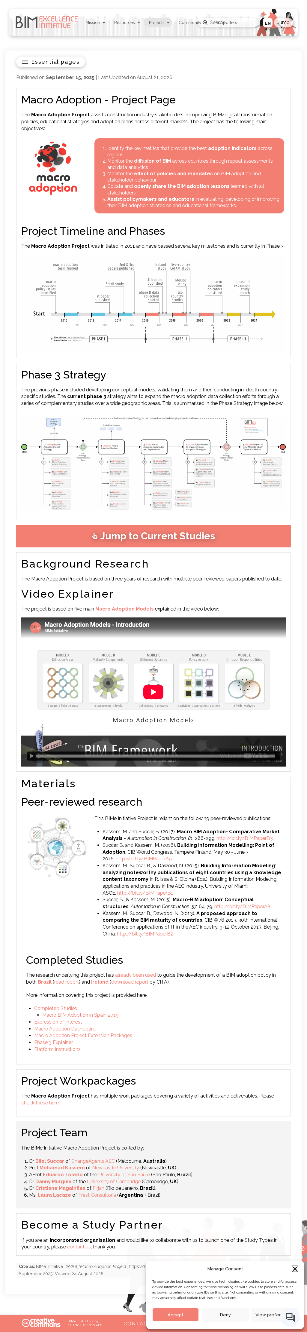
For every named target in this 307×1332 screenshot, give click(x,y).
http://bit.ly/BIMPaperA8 (242, 906)
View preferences (274, 1315)
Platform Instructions (57, 1049)
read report (66, 982)
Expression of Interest (58, 1022)
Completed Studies (55, 1008)
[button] (295, 1269)
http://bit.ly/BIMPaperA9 (144, 859)
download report (129, 982)
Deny (225, 1315)
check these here (40, 1103)
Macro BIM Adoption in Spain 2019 (80, 1015)
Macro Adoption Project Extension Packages (83, 1035)
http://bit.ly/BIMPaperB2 (145, 934)
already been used (135, 975)
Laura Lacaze (54, 1195)
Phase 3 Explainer (53, 1042)
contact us (79, 1247)
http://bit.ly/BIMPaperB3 (244, 838)
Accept (175, 1315)
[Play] (31, 756)
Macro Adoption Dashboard (65, 1029)
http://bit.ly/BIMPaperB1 (145, 893)
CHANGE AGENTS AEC (85, 1325)
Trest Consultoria (97, 1195)
